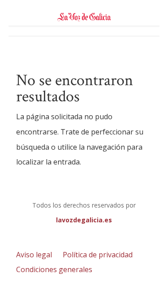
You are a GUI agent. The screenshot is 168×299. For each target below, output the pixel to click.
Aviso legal (34, 255)
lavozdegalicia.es (84, 220)
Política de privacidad (98, 255)
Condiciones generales (54, 269)
